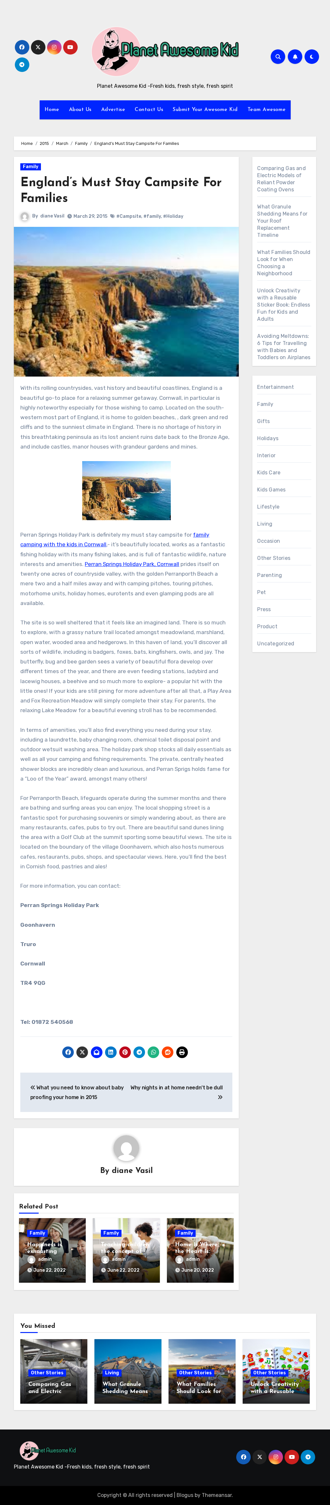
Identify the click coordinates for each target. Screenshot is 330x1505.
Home (51, 109)
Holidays (267, 438)
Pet (261, 592)
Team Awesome (267, 109)
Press (264, 609)
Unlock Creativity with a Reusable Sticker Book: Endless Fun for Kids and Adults (283, 305)
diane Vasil (52, 216)
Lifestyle (268, 507)
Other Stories (273, 558)
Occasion (268, 541)
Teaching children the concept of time (125, 1252)
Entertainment (275, 387)
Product (267, 626)
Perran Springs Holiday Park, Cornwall (132, 564)
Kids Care (268, 473)
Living (264, 524)
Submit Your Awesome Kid (205, 109)
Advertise (113, 109)
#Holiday (173, 216)
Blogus (185, 1495)
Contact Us (149, 109)
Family (30, 166)
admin (45, 1259)
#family (152, 216)
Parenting (269, 575)
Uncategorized (275, 644)
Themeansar (217, 1495)
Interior (266, 455)
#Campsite (128, 216)
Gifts (263, 421)
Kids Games (271, 490)
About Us (80, 109)
